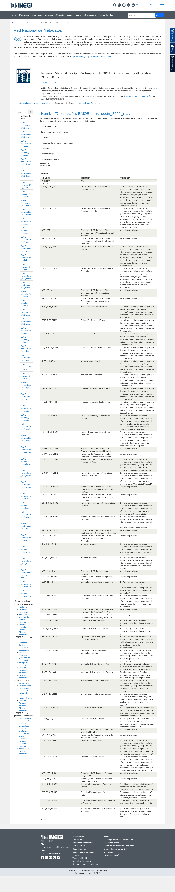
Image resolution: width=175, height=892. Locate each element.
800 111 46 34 (47, 841)
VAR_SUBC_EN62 (50, 536)
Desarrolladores (79, 849)
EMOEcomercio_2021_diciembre (26, 584)
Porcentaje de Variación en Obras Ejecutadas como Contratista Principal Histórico (97, 233)
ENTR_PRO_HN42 (50, 637)
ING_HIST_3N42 (49, 544)
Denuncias (108, 852)
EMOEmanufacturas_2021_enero (26, 125)
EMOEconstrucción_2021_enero (26, 134)
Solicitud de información (51, 853)
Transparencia (78, 846)
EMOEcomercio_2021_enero (26, 143)
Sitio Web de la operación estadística (139, 96)
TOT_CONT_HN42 (50, 416)
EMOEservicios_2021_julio (25, 375)
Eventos (75, 855)
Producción (23, 607)
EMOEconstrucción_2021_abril (26, 248)
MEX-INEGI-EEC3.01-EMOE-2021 (54, 23)
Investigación (78, 837)
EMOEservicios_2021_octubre (25, 505)
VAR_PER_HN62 (49, 773)
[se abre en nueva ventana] (114, 5)
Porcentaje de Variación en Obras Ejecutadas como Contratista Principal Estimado (97, 241)
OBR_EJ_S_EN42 (49, 268)
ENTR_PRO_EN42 (50, 650)
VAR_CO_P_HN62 (50, 486)
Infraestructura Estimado (91, 375)
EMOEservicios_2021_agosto (25, 417)
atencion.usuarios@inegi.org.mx (55, 847)
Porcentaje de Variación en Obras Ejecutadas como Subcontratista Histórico (95, 293)
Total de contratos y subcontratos (24, 647)
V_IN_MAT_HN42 (49, 609)
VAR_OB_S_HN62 (50, 290)
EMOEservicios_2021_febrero (25, 194)
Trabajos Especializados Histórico (95, 388)
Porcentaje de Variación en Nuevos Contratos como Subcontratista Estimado (96, 538)
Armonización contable (82, 861)
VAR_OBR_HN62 (49, 230)
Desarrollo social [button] (74, 15)
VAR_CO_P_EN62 (50, 495)
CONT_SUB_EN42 (50, 517)
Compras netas (25, 685)
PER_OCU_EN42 (49, 757)
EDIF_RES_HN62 (49, 306)
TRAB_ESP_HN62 (50, 388)
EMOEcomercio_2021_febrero (26, 185)
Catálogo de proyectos (28, 23)
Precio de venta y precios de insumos (25, 617)
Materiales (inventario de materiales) (24, 657)
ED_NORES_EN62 (50, 347)
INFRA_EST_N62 (49, 375)
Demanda (23, 609)
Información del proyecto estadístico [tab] (34, 103)
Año (82, 181)
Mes (82, 184)
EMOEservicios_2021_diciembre (26, 593)
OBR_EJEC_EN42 (50, 208)
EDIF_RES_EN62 (49, 320)
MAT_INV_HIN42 (49, 582)
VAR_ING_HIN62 (49, 571)
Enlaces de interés (112, 855)
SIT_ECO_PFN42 (49, 792)
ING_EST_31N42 (49, 557)
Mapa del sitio (73, 870)
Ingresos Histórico (88, 544)
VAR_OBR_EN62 (49, 238)
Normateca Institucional (82, 843)
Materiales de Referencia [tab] (89, 103)
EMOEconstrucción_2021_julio (26, 357)
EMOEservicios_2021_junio (25, 339)
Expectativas (24, 630)
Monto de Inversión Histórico (93, 707)
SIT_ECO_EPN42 (49, 800)
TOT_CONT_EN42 (50, 432)
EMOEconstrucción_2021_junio (26, 321)
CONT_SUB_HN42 (50, 503)
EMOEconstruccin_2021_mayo (26, 285)
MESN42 (45, 184)
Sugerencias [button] (172, 64)
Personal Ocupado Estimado (93, 757)
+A (162, 4)
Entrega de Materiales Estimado (95, 628)
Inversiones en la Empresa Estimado (97, 694)
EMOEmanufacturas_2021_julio (26, 348)
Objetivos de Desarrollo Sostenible (119, 846)
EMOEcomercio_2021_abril (26, 257)
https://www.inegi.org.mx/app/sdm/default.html (91, 56)
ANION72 (46, 181)
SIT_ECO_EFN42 (49, 808)
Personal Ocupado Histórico (93, 740)
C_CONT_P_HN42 (50, 459)
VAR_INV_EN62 (49, 735)
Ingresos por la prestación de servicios (25, 720)
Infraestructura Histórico (91, 361)
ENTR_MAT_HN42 (50, 620)
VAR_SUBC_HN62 (50, 530)
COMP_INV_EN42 (50, 718)
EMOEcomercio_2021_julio (26, 366)
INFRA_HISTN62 (49, 361)
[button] (159, 15)
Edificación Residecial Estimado (94, 320)
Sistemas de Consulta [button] (54, 15)
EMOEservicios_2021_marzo (25, 230)
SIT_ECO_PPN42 (49, 784)
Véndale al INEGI (79, 858)
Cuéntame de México (113, 843)
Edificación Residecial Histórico (94, 306)
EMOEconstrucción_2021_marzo (26, 212)
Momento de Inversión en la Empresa (97, 672)
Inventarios (23, 612)
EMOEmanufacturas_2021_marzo (26, 203)
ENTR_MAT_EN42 (50, 628)
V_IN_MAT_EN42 (49, 615)
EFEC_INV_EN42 (49, 694)
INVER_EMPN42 (49, 672)
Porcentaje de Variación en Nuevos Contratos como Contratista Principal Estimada (97, 497)
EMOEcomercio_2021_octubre (26, 496)
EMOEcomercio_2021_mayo (26, 294)
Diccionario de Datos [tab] (64, 103)
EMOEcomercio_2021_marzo (26, 221)
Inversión (22, 622)
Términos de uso (88, 870)
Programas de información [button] (30, 15)
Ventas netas (24, 683)
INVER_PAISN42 (49, 664)
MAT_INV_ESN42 (49, 596)
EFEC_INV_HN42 (49, 680)
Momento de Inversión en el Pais (95, 664)
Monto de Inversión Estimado (93, 718)
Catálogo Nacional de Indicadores (118, 840)
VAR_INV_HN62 (49, 729)
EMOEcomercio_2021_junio (26, 330)
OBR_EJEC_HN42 (50, 186)
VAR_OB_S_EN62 (49, 298)
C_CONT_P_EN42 (50, 473)
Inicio (14, 23)
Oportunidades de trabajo (83, 852)
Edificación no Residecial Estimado (96, 347)
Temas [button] (14, 15)
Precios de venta (25, 698)
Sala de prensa (79, 840)
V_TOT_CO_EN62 (50, 454)
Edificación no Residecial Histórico (95, 334)
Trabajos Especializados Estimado (95, 402)
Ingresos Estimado (89, 557)
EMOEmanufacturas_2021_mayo (26, 276)
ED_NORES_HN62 (50, 334)
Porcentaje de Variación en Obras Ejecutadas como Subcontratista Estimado (95, 301)
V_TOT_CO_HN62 (50, 448)
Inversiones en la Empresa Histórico (96, 680)
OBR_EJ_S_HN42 (49, 246)
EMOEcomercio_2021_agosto (26, 408)
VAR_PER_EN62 (49, 778)
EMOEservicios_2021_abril (25, 266)
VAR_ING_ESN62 (49, 577)
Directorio (45, 850)
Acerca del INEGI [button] (106, 15)
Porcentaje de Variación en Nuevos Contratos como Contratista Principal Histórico (97, 489)
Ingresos (22, 653)
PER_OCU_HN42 (49, 740)
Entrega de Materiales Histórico (94, 620)
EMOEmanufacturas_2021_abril (26, 239)
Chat (43, 844)
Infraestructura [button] (90, 15)
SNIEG (107, 837)
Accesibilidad (102, 870)
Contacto (154, 5)
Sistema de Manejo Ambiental (85, 864)
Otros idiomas (142, 5)
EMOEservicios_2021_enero (25, 152)
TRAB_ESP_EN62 (49, 402)
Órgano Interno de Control (115, 849)
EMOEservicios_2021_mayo (25, 303)
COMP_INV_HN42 (50, 707)
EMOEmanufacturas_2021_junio (26, 312)
